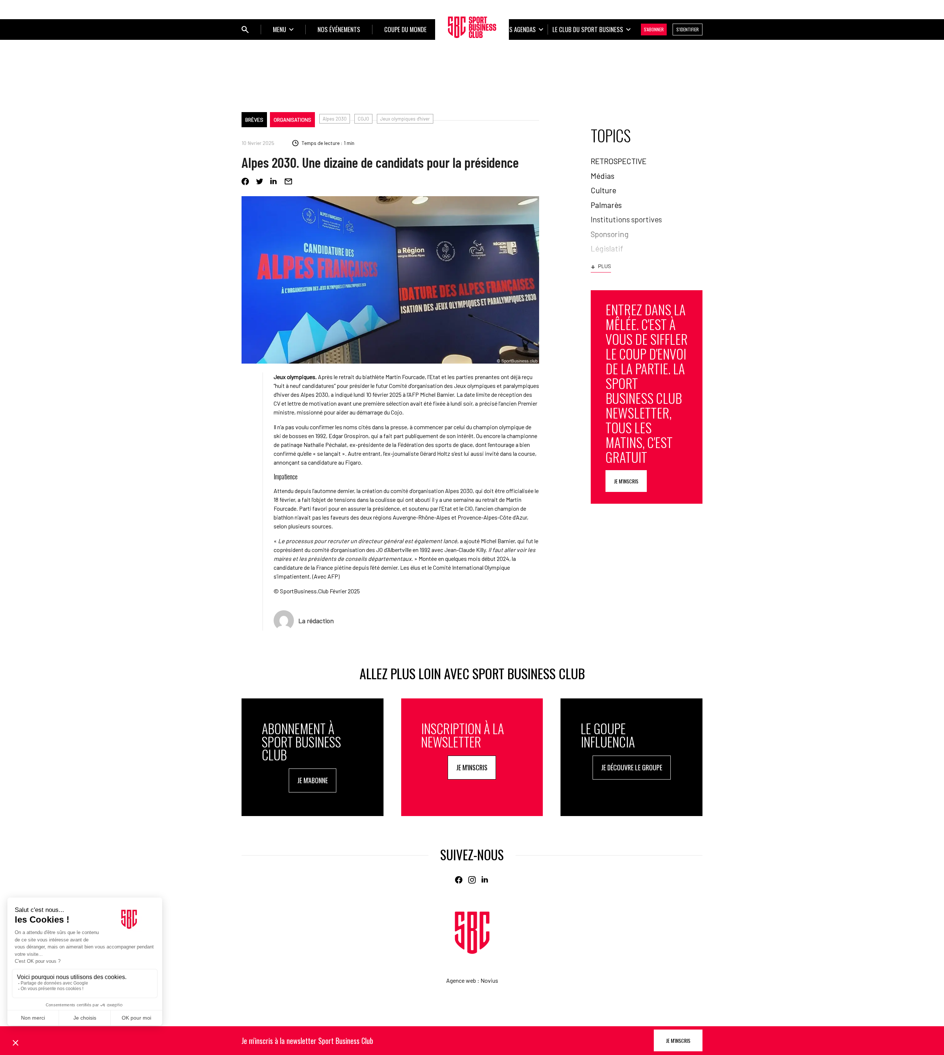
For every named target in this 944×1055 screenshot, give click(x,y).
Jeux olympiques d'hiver (405, 119)
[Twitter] (259, 181)
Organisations (292, 120)
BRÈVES (254, 120)
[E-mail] (288, 181)
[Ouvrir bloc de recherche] (245, 29)
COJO (363, 119)
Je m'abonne (312, 780)
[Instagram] (472, 880)
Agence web (461, 980)
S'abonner (654, 29)
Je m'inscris (626, 481)
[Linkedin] (274, 181)
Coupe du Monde (405, 29)
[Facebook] (245, 181)
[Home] (472, 932)
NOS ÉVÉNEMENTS (338, 29)
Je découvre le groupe (631, 767)
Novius (489, 980)
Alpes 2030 (335, 119)
